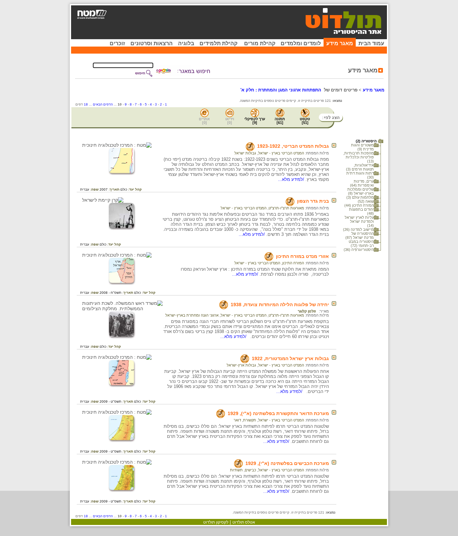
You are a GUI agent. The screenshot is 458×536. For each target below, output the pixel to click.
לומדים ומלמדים (301, 43)
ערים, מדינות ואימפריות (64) (362, 183)
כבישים (250, 470)
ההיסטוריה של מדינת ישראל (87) (359, 235)
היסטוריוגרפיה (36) (359, 250)
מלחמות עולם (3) (360, 197)
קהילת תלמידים (218, 43)
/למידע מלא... (291, 179)
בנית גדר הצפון (313, 201)
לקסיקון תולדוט (215, 522)
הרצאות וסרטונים (151, 43)
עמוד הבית (371, 43)
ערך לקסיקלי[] (254, 121)
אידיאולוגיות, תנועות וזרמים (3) (360, 167)
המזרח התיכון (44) (359, 205)
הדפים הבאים (103, 104)
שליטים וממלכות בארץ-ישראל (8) (360, 191)
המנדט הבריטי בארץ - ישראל (281, 153)
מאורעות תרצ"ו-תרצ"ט (286, 208)
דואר (237, 420)
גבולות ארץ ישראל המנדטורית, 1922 (290, 358)
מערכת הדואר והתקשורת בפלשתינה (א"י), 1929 (278, 413)
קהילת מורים (259, 43)
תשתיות (236, 470)
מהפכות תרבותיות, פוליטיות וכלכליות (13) (358, 157)
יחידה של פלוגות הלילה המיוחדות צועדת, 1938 (280, 304)
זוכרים (117, 43)
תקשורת (249, 420)
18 (86, 104)
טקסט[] (305, 121)
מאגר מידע (339, 43)
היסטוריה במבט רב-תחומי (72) (361, 244)
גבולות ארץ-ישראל (241, 365)
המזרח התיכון (293, 263)
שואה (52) (366, 201)
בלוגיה (186, 43)
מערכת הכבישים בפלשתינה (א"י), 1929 (287, 463)
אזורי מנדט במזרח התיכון (302, 256)
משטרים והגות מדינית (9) (362, 147)
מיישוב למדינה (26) (358, 229)
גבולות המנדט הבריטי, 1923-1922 (293, 146)
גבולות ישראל (245, 153)
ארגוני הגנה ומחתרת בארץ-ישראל (192, 315)
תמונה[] (280, 121)
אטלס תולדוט (243, 522)
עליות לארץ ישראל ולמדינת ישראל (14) (359, 221)
